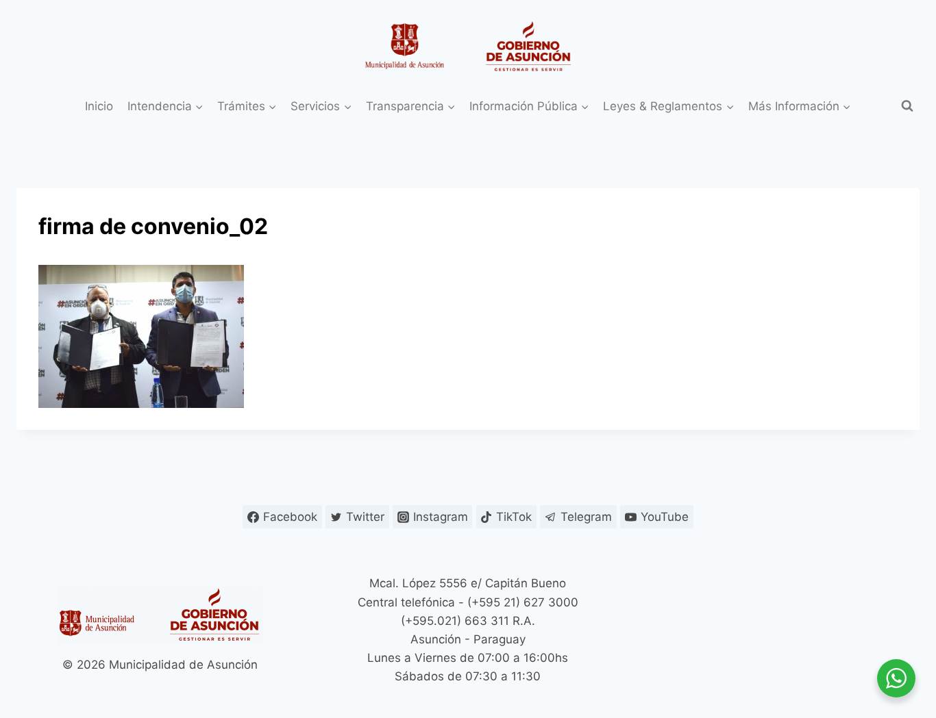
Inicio (99, 106)
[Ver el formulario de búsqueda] (907, 106)
